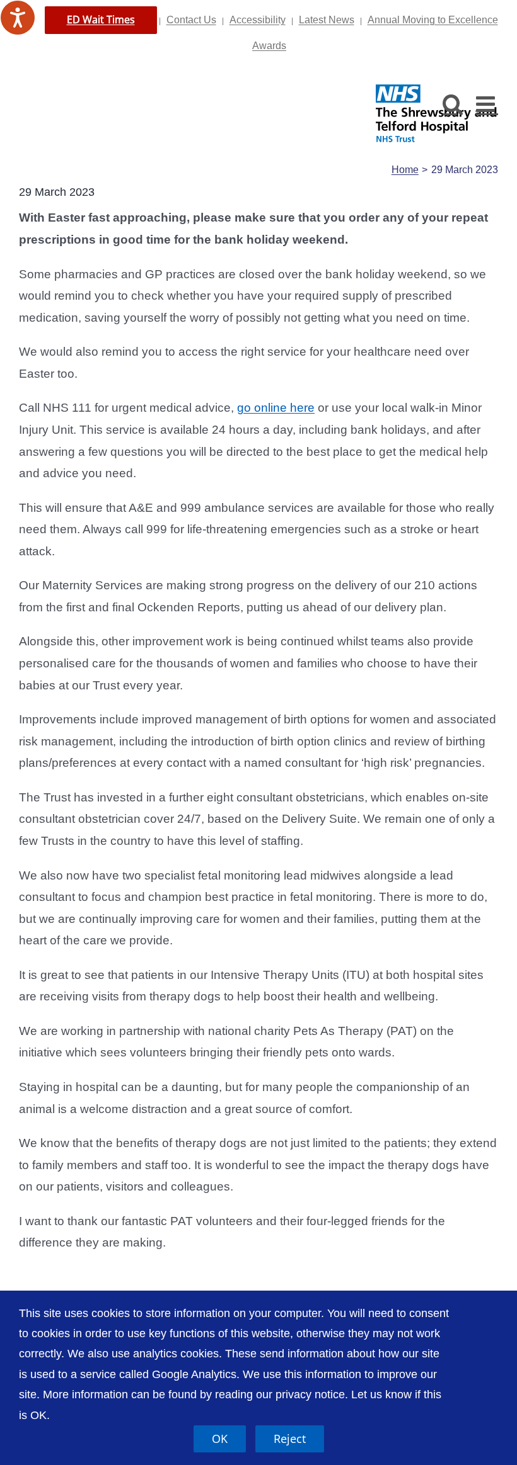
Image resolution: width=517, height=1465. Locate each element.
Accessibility (257, 19)
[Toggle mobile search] (453, 104)
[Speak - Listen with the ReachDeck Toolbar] (18, 18)
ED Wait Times (101, 19)
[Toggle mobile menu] (487, 104)
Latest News (326, 19)
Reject (290, 1438)
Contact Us (191, 19)
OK (220, 1438)
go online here (276, 407)
